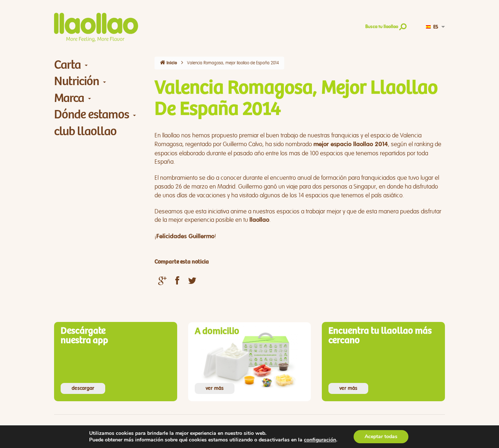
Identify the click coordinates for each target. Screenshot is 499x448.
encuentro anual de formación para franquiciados (333, 178)
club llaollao (85, 131)
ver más (215, 388)
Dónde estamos (91, 114)
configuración (320, 440)
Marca (69, 98)
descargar (83, 388)
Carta (67, 64)
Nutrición (76, 81)
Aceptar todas (381, 436)
